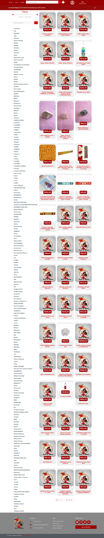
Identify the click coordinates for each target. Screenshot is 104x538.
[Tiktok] (85, 522)
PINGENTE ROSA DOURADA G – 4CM (47, 491)
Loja (16, 2)
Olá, (82, 2)
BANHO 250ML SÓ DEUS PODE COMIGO (65, 34)
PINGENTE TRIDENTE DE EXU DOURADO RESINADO (83, 491)
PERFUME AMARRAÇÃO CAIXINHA (47, 258)
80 (69, 500)
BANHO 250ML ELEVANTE (47, 63)
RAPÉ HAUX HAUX (83, 403)
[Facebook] (77, 522)
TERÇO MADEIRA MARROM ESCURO (47, 346)
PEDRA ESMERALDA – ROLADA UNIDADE (83, 128)
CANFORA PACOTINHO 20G (65, 346)
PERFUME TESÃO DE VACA (83, 227)
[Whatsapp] (89, 522)
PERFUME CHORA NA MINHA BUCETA (65, 258)
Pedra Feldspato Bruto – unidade (47, 136)
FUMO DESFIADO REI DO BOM (47, 433)
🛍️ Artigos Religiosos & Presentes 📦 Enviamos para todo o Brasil (26, 7)
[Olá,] (72, 3)
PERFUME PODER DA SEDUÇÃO (47, 287)
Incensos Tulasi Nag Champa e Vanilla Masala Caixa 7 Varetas (65, 198)
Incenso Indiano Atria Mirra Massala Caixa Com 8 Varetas (65, 167)
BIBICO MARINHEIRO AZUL (48, 374)
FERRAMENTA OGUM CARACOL (65, 462)
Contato (22, 2)
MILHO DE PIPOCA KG (47, 166)
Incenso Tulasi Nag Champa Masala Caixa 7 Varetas (47, 228)
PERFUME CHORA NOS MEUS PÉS (65, 287)
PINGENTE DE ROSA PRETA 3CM (83, 462)
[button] (52, 7)
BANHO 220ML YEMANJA (65, 63)
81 (71, 500)
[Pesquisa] (60, 2)
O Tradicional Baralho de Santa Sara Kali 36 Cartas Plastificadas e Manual (47, 198)
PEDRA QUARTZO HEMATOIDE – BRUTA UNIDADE (65, 137)
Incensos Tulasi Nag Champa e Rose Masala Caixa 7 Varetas (83, 198)
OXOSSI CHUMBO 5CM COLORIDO (83, 316)
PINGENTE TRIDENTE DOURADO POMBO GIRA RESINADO (65, 492)
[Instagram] (81, 522)
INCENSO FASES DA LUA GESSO (47, 316)
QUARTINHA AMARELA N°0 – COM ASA (83, 433)
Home (10, 2)
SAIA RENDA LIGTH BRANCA (83, 374)
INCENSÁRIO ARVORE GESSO (83, 287)
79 (66, 500)
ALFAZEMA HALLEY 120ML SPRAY (83, 63)
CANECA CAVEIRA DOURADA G (47, 404)
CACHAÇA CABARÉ (65, 396)
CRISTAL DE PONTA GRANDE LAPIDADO (65, 433)
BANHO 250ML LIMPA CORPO (83, 34)
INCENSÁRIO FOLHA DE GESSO (65, 316)
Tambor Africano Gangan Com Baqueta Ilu (83, 346)
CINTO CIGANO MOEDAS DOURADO (65, 227)
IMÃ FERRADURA (47, 462)
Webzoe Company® (26, 535)
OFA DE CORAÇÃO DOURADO (47, 34)
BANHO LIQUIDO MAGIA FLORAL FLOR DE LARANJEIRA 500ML (65, 93)
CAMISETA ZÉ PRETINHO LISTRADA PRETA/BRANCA (65, 375)
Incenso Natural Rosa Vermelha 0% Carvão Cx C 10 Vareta (83, 167)
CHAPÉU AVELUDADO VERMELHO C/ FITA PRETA (47, 92)
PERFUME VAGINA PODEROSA (83, 258)
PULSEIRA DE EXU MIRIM (83, 92)
